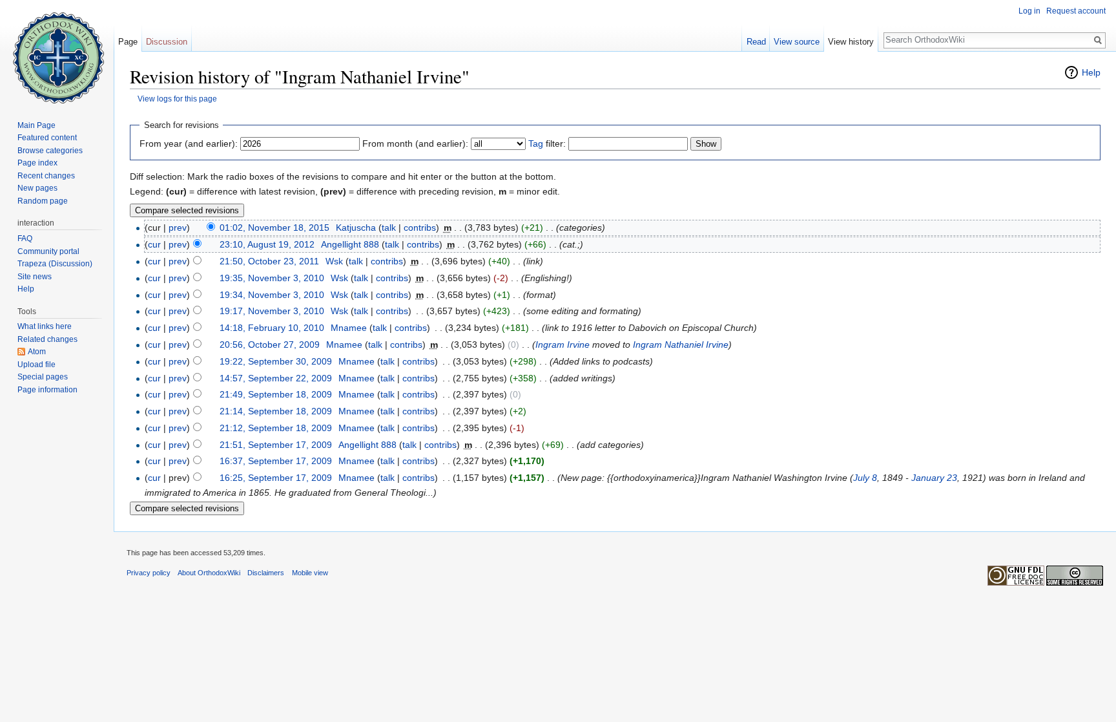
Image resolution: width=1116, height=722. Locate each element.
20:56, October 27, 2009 (270, 344)
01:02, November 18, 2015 (274, 227)
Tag (535, 143)
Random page (42, 201)
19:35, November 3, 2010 (272, 278)
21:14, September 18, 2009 (276, 411)
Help (1091, 72)
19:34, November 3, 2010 (272, 295)
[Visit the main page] (56, 51)
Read (756, 42)
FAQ (24, 238)
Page (128, 42)
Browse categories (50, 150)
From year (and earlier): (189, 143)
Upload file (36, 364)
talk (389, 227)
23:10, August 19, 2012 (267, 244)
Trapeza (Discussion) (54, 263)
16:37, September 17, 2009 (276, 461)
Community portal (48, 251)
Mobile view (310, 573)
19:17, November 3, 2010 (272, 311)
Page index (37, 162)
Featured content (47, 137)
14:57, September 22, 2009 (276, 378)
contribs (420, 227)
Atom (37, 351)
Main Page (36, 125)
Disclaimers (265, 573)
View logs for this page (177, 98)
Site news (34, 276)
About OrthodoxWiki (209, 573)
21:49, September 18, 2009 (276, 394)
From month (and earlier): (415, 143)
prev (178, 227)
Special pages (42, 376)
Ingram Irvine (562, 344)
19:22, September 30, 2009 (276, 361)
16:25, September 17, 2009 (276, 477)
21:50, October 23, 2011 (269, 261)
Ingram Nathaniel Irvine (680, 344)
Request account (1076, 11)
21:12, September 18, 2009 (276, 428)
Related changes (47, 339)
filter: (547, 143)
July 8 (865, 477)
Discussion (166, 42)
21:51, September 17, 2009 (276, 445)
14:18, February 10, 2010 (272, 328)
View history (851, 42)
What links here (44, 326)
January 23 (934, 477)
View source (797, 42)
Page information (47, 389)
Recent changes (46, 175)
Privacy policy (148, 573)
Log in (1029, 11)
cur (154, 244)
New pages (37, 188)
